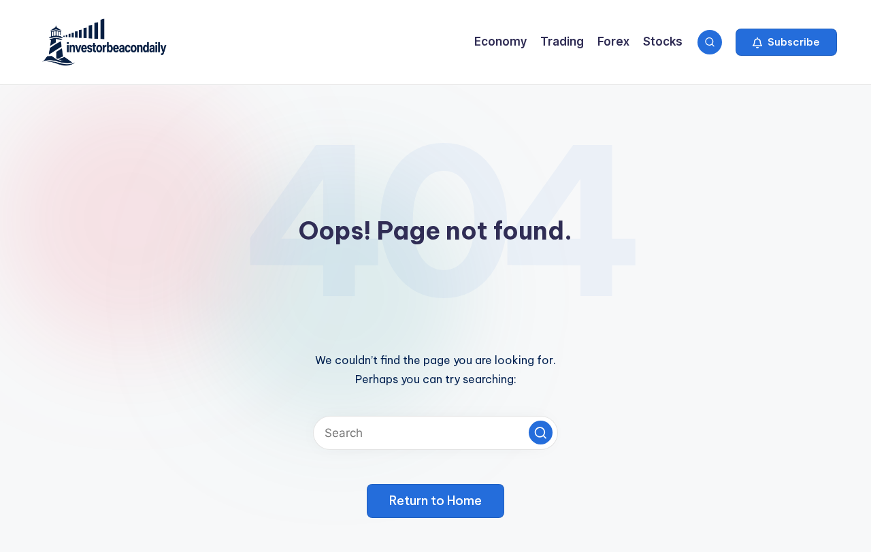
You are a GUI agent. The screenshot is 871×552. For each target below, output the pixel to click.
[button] (786, 42)
